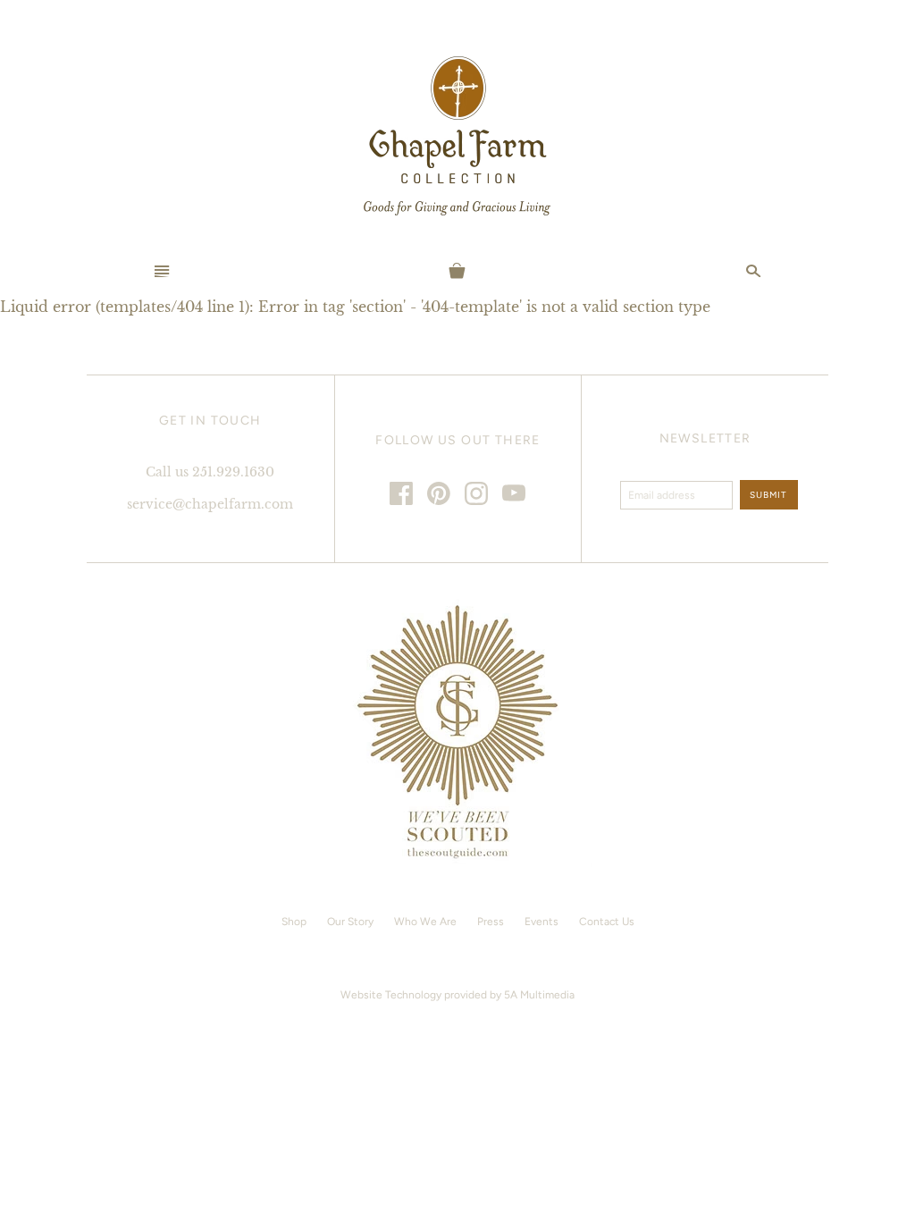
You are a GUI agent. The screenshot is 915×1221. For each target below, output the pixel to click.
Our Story (350, 921)
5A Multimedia (539, 995)
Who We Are (425, 921)
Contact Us (606, 921)
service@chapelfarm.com (210, 504)
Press (490, 921)
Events (541, 921)
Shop (293, 921)
